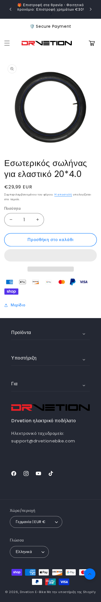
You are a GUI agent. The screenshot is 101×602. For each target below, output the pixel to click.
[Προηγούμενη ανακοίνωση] (10, 9)
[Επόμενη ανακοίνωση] (90, 9)
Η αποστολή (63, 194)
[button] (50, 255)
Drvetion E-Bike (33, 592)
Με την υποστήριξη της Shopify (71, 592)
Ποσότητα (12, 208)
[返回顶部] (89, 574)
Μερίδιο (18, 305)
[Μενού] (7, 43)
